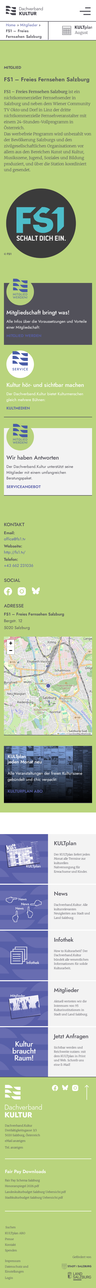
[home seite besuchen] (27, 7)
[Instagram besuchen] (67, 1087)
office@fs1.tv (14, 539)
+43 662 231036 (18, 565)
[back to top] (86, 1092)
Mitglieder (28, 25)
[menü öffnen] (85, 11)
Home (11, 25)
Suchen (10, 1227)
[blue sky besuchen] (77, 1088)
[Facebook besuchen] (57, 1088)
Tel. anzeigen (14, 1147)
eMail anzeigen (15, 1141)
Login (9, 1278)
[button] (48, 685)
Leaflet (62, 733)
